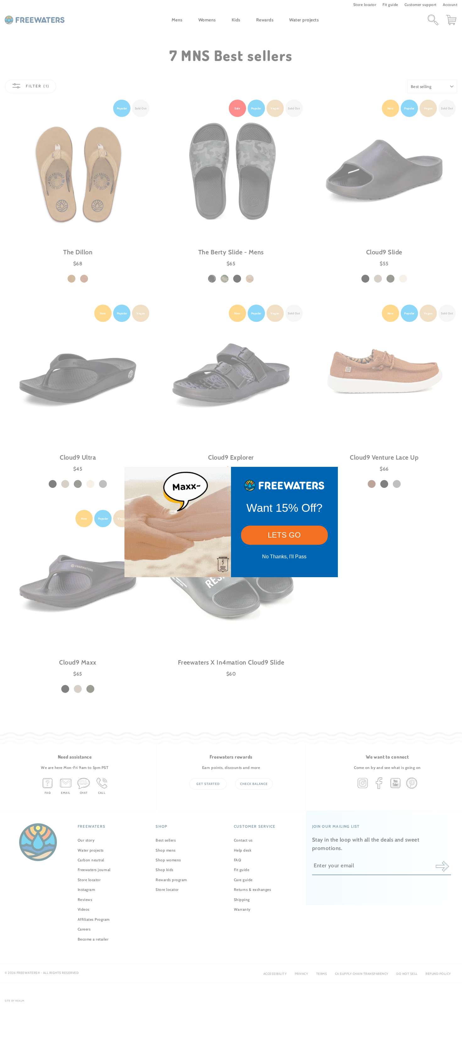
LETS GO (284, 535)
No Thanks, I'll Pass (284, 556)
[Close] (330, 474)
